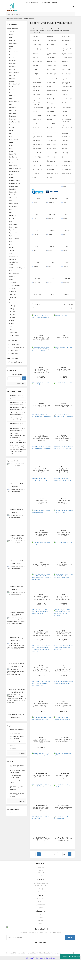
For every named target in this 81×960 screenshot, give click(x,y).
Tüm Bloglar (21, 801)
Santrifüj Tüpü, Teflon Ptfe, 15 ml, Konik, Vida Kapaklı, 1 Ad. (63, 740)
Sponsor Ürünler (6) (16, 362)
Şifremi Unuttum (40, 905)
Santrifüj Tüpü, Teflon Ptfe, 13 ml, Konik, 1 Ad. (41, 839)
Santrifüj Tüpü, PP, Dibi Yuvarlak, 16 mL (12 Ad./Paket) (63, 534)
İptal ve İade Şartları (40, 889)
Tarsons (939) (15, 345)
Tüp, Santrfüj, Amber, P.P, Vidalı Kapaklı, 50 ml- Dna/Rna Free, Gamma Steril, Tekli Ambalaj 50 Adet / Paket (63, 634)
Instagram (40, 921)
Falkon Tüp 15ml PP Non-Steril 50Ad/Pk (63, 370)
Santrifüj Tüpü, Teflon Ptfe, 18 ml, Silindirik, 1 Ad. (63, 839)
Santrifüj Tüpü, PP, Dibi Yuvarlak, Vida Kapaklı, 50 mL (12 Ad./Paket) (63, 438)
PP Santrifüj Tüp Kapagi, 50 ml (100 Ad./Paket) (41, 565)
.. (59, 854)
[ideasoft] (30, 958)
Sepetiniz (40, 908)
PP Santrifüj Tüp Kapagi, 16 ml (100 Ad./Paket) (63, 565)
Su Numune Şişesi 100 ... (17, 535)
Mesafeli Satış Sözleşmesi (40, 883)
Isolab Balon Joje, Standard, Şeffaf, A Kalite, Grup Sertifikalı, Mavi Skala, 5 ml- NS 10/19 (41, 371)
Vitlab (41, 336)
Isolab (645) (14, 353)
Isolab (41, 367)
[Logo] (12, 7)
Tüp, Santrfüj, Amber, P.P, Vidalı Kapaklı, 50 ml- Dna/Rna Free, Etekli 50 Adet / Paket (41, 634)
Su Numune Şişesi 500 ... (17, 484)
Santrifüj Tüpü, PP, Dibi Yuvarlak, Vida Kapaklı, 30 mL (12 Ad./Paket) (41, 470)
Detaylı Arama (21, 383)
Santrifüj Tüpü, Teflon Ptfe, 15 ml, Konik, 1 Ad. (63, 808)
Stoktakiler (37, 304)
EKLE (70, 938)
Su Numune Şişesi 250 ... (17, 586)
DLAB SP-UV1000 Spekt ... (17, 689)
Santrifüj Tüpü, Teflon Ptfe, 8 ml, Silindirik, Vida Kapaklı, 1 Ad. (41, 808)
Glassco (41, 403)
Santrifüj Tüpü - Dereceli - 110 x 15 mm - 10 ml (63, 406)
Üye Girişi (40, 902)
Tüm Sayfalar (21, 753)
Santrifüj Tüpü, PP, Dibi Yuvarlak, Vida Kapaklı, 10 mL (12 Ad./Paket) (63, 470)
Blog (40, 923)
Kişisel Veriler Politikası (40, 892)
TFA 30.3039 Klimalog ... (17, 638)
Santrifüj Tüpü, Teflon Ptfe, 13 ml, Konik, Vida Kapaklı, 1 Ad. (41, 776)
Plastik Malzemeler (29, 18)
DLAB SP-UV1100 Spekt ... (17, 663)
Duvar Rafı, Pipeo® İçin (63, 337)
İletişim (41, 870)
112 (64, 854)
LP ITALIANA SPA (63, 738)
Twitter (40, 918)
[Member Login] (68, 7)
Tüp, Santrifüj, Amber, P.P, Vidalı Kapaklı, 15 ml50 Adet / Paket (41, 741)
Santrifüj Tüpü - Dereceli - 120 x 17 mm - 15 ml (41, 406)
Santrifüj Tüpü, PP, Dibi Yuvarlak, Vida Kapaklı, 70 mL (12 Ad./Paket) (41, 438)
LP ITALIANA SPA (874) (17, 348)
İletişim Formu (40, 876)
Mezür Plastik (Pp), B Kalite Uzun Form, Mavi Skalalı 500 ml (41, 339)
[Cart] (73, 7)
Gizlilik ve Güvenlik (40, 886)
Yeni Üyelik (40, 899)
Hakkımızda (40, 867)
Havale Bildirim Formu (40, 873)
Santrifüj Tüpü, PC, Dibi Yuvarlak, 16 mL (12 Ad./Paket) (63, 502)
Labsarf (63, 367)
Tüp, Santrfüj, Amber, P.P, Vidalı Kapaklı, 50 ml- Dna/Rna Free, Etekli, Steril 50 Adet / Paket (63, 598)
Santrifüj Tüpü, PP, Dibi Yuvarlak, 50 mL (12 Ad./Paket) (41, 534)
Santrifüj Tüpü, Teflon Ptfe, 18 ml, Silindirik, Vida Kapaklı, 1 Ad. (63, 776)
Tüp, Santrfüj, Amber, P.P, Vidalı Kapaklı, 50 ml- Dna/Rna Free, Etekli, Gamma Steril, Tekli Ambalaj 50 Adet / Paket (41, 599)
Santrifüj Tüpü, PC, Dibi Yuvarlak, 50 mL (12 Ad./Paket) (41, 502)
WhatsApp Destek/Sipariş (71, 957)
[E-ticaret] (40, 958)
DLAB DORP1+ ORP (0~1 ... (16, 715)
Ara (24, 378)
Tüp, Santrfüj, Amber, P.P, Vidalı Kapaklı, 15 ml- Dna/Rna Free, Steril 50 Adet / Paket (41, 706)
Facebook (40, 915)
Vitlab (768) (14, 350)
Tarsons (41, 435)
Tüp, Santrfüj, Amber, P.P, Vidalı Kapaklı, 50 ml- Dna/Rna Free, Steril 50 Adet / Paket (63, 670)
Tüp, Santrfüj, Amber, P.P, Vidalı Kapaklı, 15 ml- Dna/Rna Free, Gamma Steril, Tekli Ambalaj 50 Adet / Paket (41, 670)
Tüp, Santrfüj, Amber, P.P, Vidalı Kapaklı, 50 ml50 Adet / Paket (63, 705)
